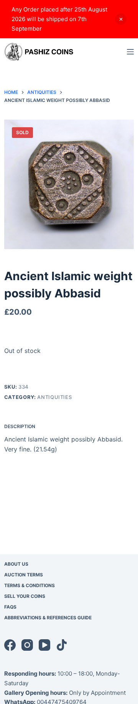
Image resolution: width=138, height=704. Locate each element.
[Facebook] (10, 645)
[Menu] (130, 51)
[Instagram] (27, 645)
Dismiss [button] (121, 19)
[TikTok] (61, 645)
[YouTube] (44, 645)
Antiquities (54, 397)
